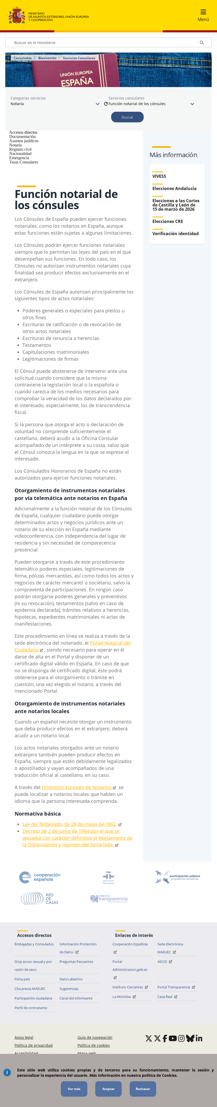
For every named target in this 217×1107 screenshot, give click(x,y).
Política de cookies (94, 1045)
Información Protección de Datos (78, 948)
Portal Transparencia (174, 987)
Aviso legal (24, 1037)
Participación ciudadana (33, 998)
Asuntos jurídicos (23, 141)
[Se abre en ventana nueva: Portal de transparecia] (108, 898)
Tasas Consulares (23, 162)
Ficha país (22, 979)
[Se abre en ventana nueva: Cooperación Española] (39, 877)
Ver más (74, 1089)
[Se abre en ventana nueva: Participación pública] (177, 877)
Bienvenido (47, 58)
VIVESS (159, 176)
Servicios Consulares (79, 58)
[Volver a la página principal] (51, 15)
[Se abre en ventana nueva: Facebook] (164, 1038)
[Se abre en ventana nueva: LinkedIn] (199, 1038)
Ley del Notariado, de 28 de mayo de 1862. (69, 824)
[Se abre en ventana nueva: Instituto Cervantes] (108, 877)
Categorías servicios (28, 98)
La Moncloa (122, 996)
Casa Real (165, 996)
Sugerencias (69, 988)
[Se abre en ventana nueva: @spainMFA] (157, 1038)
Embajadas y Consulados (34, 944)
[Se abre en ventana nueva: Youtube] (173, 1038)
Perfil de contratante (31, 1007)
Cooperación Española (130, 944)
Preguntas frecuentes (76, 961)
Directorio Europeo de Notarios (77, 787)
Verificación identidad (175, 233)
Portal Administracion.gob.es (129, 965)
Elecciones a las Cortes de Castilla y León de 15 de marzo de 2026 (176, 205)
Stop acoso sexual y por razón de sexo (33, 965)
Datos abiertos (71, 979)
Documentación (22, 136)
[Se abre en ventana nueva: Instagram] (181, 1038)
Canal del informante (76, 998)
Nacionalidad (20, 153)
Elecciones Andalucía (174, 188)
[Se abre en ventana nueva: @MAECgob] (148, 1038)
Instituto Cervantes (128, 987)
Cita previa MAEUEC (30, 988)
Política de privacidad (34, 1045)
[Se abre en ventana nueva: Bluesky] (190, 1038)
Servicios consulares (126, 98)
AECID (162, 961)
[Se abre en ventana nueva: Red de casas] (39, 898)
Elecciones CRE (167, 221)
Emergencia (19, 158)
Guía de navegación (95, 1037)
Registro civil (20, 149)
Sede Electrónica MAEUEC (170, 948)
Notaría (15, 145)
